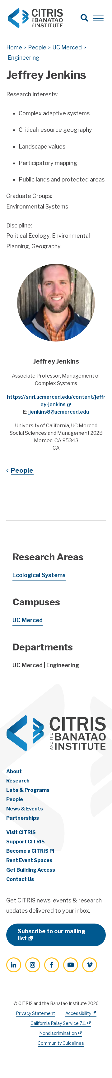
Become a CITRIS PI (30, 851)
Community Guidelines (61, 1043)
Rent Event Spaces (29, 860)
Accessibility (78, 1013)
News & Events (24, 809)
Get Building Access (30, 870)
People (22, 470)
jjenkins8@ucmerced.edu (58, 412)
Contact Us (20, 879)
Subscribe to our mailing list (52, 935)
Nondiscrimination (58, 1033)
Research (18, 781)
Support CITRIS (25, 842)
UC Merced (27, 620)
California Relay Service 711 (58, 1023)
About (14, 771)
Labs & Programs (27, 790)
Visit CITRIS (21, 832)
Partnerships (22, 818)
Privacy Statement (35, 1013)
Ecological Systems (39, 575)
